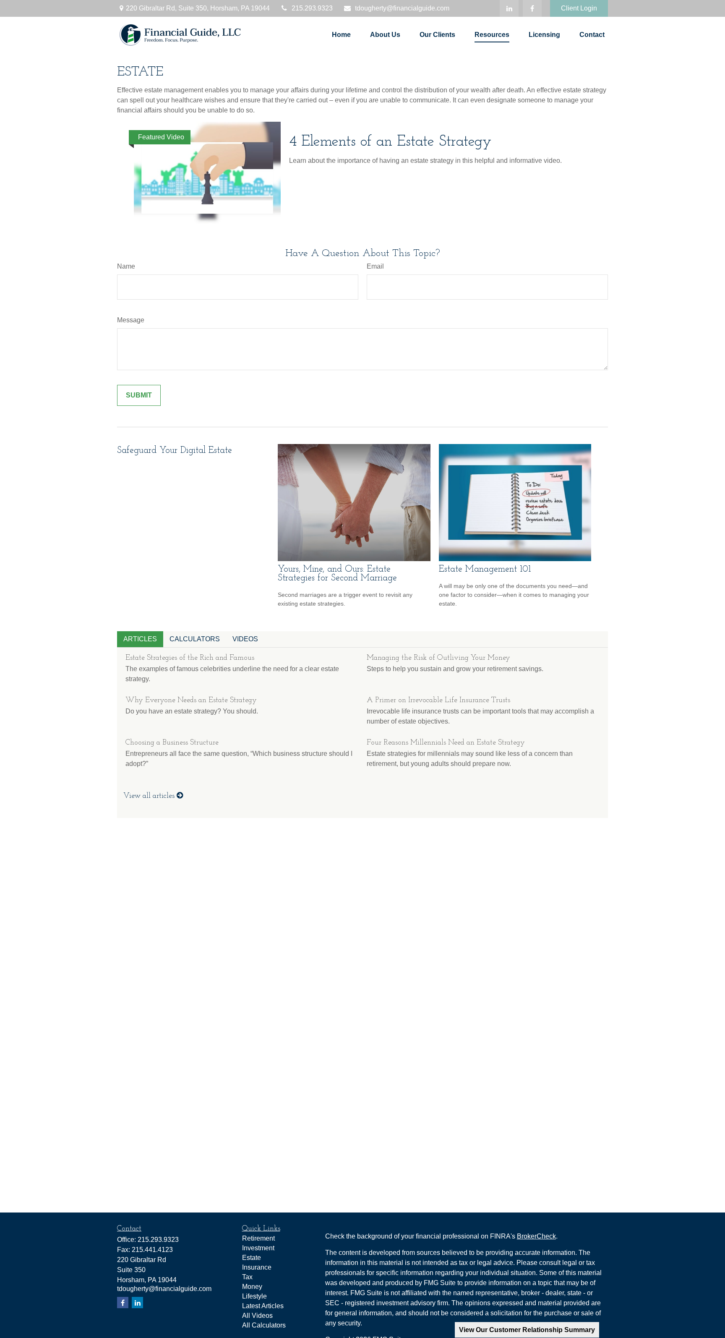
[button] (341, 35)
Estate (251, 1257)
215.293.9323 (312, 8)
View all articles (150, 796)
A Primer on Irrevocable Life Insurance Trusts (438, 700)
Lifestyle (254, 1296)
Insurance (256, 1267)
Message (130, 320)
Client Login (579, 8)
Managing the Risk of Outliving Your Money (438, 658)
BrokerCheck (536, 1236)
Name (126, 266)
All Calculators (264, 1325)
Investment (258, 1248)
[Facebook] (532, 8)
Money (252, 1286)
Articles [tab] (140, 639)
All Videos (257, 1315)
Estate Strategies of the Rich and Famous (189, 658)
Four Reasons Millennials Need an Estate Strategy (446, 743)
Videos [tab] (245, 639)
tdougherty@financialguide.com (402, 8)
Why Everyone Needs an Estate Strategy (191, 700)
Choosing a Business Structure (172, 743)
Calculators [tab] (195, 639)
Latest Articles (263, 1305)
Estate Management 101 (485, 569)
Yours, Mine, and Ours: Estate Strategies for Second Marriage (337, 574)
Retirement (258, 1238)
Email (375, 266)
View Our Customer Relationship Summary (527, 1329)
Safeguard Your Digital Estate (174, 450)
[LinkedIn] (509, 8)
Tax (247, 1277)
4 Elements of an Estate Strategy (390, 141)
